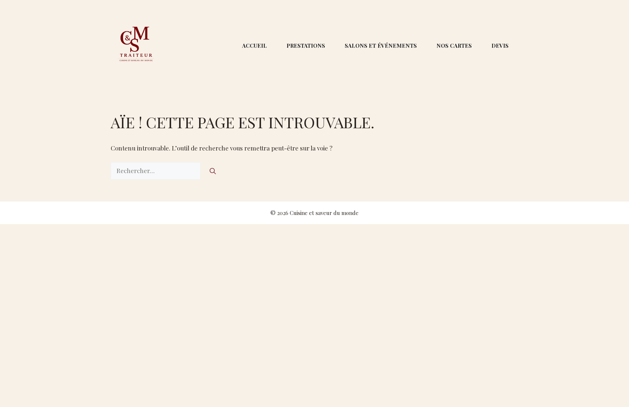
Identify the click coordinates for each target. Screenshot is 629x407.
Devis (500, 45)
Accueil (254, 45)
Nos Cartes (454, 45)
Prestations (305, 45)
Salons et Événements (381, 45)
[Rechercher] (212, 171)
